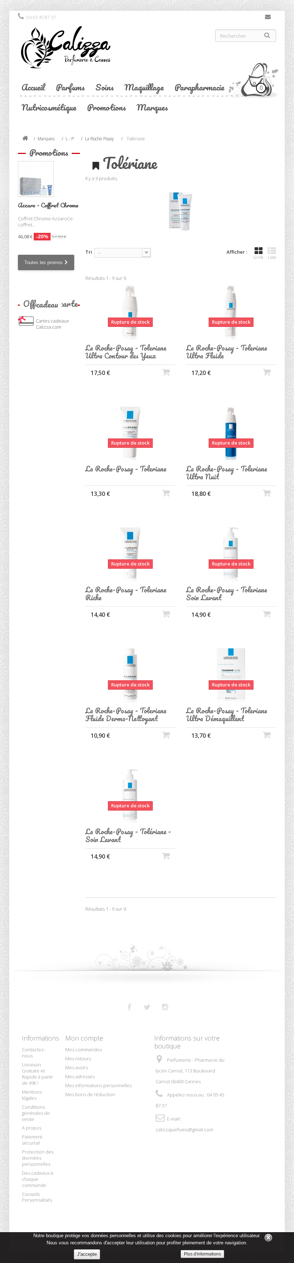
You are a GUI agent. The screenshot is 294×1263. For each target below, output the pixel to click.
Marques (152, 107)
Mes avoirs (76, 1067)
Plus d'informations (202, 1254)
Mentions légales (32, 1095)
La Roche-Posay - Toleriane (125, 469)
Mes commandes (83, 1049)
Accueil (33, 87)
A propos (31, 1128)
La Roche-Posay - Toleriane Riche (125, 594)
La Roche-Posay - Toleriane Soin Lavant (226, 594)
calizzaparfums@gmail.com (184, 1129)
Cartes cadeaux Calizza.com (52, 324)
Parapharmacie (199, 87)
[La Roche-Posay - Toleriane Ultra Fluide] (231, 312)
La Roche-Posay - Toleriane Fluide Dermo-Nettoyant (125, 715)
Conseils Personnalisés (37, 1197)
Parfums (70, 87)
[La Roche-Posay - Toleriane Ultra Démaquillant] (231, 675)
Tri (88, 252)
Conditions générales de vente (36, 1113)
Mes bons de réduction (90, 1094)
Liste (272, 257)
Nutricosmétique (49, 107)
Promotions (106, 107)
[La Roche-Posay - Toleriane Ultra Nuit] (231, 433)
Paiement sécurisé (32, 1139)
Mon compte (84, 1038)
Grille (258, 257)
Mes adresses (80, 1076)
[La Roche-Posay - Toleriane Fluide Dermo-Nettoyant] (130, 675)
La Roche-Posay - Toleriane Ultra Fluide (226, 352)
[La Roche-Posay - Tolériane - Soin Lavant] (130, 796)
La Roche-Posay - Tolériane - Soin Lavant (128, 836)
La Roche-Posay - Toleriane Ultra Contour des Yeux (125, 352)
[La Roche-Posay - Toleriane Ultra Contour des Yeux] (130, 312)
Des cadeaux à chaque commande (37, 1179)
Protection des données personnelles (37, 1158)
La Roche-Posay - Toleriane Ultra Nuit (226, 473)
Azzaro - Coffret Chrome (48, 205)
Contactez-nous (268, 18)
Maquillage (144, 87)
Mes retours (78, 1058)
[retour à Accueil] (25, 138)
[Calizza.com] (80, 53)
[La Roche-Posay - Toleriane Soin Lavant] (231, 554)
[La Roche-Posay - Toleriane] (130, 433)
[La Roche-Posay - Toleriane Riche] (130, 554)
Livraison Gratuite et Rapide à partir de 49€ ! (37, 1073)
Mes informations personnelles (98, 1085)
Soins (104, 87)
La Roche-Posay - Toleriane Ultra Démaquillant (226, 715)
